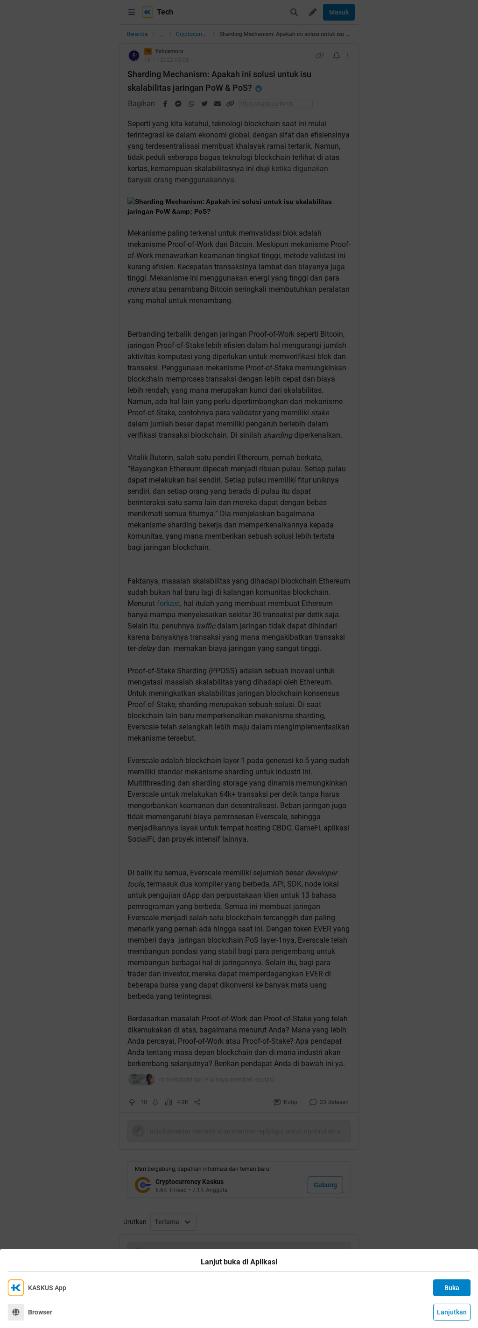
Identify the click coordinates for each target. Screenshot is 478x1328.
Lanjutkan (452, 1312)
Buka (451, 1288)
